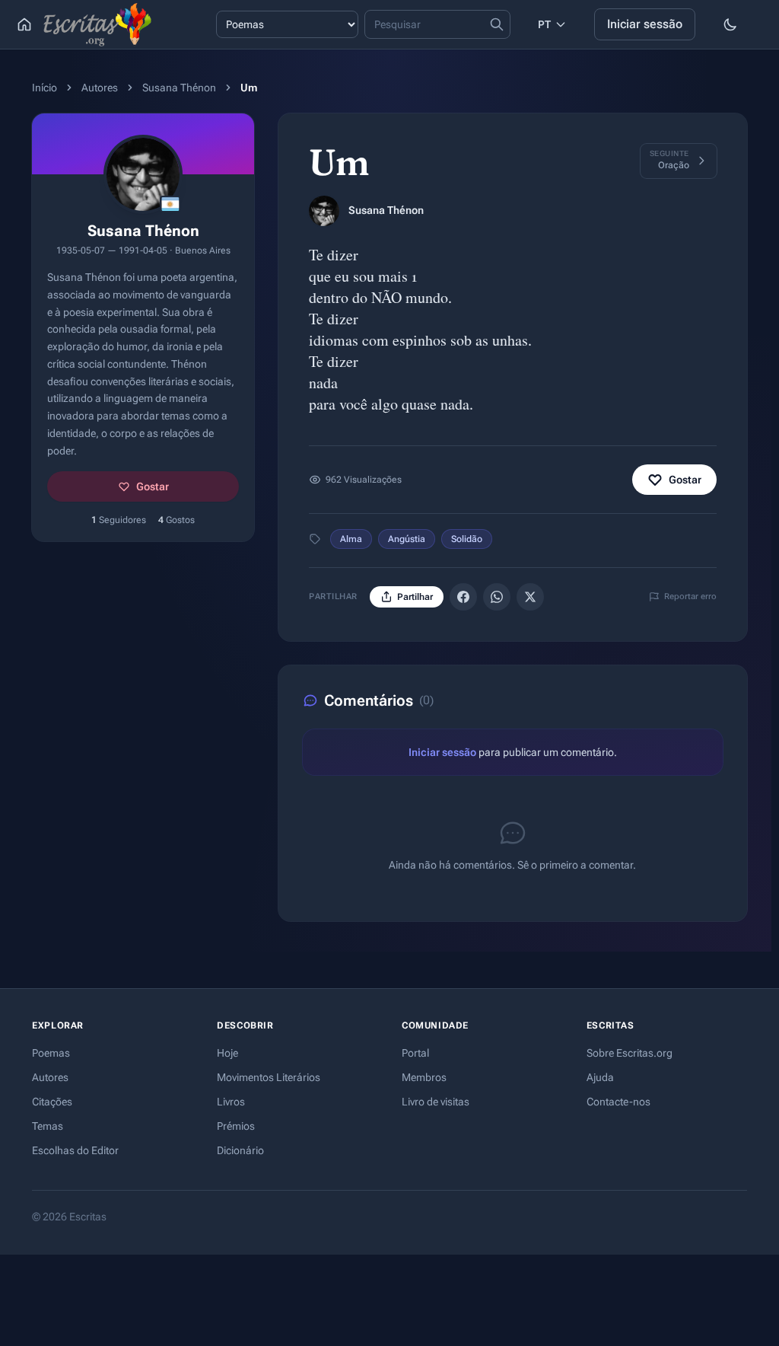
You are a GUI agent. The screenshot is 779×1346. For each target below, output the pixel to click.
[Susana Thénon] (324, 211)
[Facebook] (463, 597)
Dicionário (240, 1150)
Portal (415, 1053)
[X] (530, 597)
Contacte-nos (618, 1102)
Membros (424, 1077)
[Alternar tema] (730, 24)
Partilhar (415, 597)
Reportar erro (690, 596)
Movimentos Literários (268, 1077)
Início (44, 87)
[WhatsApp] (496, 597)
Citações (52, 1102)
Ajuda (600, 1077)
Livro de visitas (435, 1102)
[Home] (24, 24)
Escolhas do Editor (75, 1150)
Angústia (406, 539)
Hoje (227, 1053)
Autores (99, 87)
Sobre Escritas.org (629, 1053)
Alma (351, 539)
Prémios (236, 1126)
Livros (231, 1102)
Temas (47, 1126)
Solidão (466, 539)
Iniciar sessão (644, 24)
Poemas (51, 1053)
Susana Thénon (179, 87)
